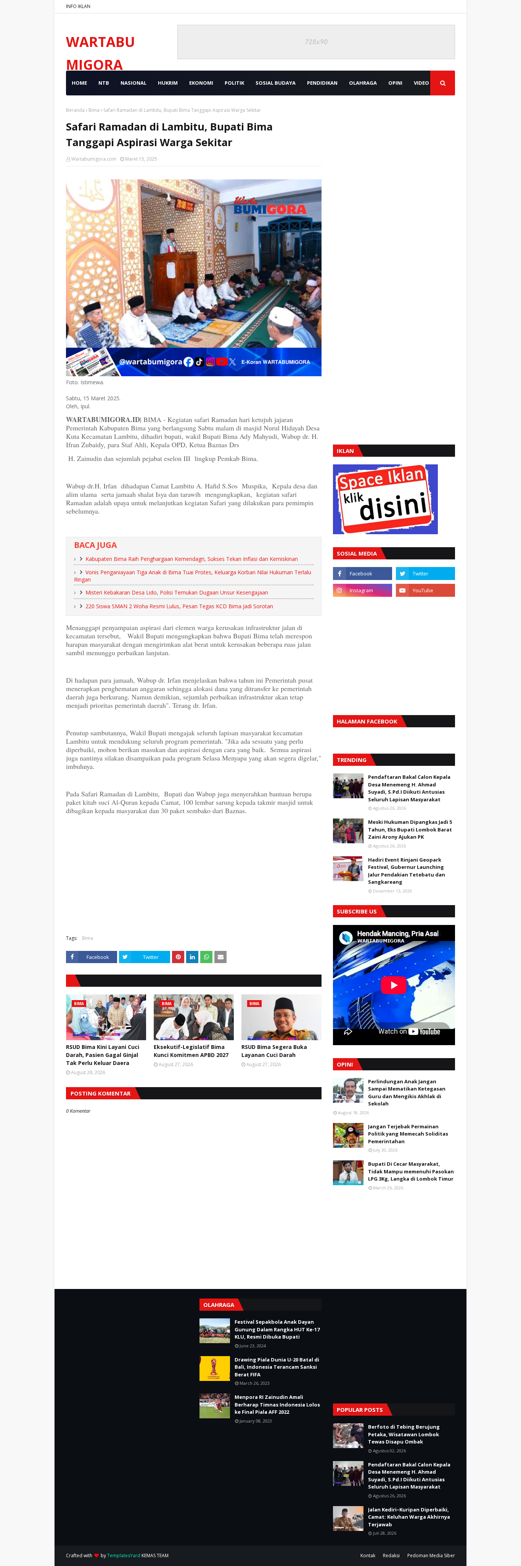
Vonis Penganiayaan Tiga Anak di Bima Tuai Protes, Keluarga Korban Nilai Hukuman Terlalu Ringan (192, 576)
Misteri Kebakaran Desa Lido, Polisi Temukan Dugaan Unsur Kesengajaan (176, 592)
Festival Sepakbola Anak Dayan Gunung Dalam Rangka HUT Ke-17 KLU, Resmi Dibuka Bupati (277, 1329)
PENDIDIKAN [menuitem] (322, 82)
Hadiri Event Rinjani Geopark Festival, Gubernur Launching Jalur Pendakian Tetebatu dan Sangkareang (406, 871)
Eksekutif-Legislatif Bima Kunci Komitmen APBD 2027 (191, 1050)
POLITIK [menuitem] (234, 82)
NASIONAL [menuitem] (133, 82)
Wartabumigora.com (93, 159)
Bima (94, 110)
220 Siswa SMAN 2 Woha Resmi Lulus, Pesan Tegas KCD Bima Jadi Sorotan (179, 606)
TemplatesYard (123, 1555)
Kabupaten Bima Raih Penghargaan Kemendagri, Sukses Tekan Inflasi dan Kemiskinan (191, 558)
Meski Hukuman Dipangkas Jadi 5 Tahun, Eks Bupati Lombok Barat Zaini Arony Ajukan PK (410, 829)
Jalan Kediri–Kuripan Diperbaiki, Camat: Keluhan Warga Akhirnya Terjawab (409, 1517)
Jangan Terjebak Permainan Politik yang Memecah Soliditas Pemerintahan (408, 1134)
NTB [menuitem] (103, 82)
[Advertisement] (194, 873)
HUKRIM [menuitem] (168, 82)
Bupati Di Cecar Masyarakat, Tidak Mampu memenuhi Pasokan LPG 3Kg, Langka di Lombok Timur (411, 1171)
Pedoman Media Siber (431, 1555)
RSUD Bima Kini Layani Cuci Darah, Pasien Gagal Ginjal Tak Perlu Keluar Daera (102, 1055)
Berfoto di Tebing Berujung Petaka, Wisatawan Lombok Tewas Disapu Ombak (404, 1434)
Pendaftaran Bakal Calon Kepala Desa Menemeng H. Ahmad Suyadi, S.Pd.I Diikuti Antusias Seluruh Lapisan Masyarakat (409, 788)
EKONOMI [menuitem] (201, 82)
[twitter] (425, 573)
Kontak (367, 1555)
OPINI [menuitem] (395, 82)
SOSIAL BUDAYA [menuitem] (276, 82)
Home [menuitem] (79, 82)
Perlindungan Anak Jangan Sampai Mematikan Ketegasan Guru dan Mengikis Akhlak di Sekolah (406, 1092)
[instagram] (362, 590)
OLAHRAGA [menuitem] (363, 82)
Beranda (75, 110)
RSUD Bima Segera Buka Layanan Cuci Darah (274, 1050)
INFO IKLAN (78, 6)
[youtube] (425, 590)
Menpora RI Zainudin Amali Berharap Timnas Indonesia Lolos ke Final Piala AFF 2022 (277, 1404)
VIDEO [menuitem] (421, 82)
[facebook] (362, 573)
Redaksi (391, 1555)
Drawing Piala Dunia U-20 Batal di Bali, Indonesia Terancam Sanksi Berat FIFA (277, 1367)
